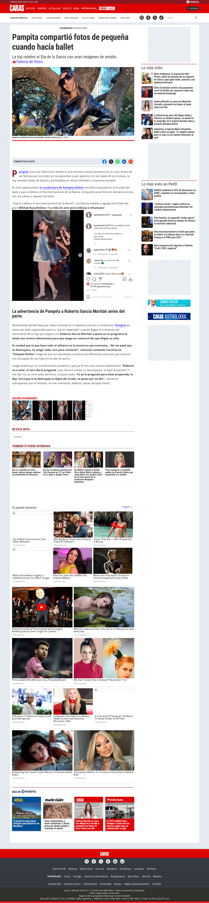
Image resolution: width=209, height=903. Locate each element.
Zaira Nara (125, 18)
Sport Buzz (133, 876)
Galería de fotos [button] (29, 61)
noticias (26, 800)
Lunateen (139, 868)
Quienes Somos (72, 883)
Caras (67, 876)
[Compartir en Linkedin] (124, 161)
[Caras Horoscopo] (169, 319)
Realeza (67, 8)
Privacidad (105, 883)
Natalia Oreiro (88, 18)
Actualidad (55, 8)
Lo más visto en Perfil (159, 184)
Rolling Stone (118, 876)
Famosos (41, 8)
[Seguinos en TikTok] (161, 18)
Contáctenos (90, 883)
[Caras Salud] (169, 305)
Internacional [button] (89, 8)
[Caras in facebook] (148, 18)
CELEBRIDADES (66, 28)
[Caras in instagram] (142, 18)
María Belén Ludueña (107, 18)
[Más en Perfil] (28, 792)
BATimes (151, 868)
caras (88, 800)
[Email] (131, 161)
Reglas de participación (136, 883)
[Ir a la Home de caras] (17, 10)
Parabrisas (125, 868)
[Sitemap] (122, 861)
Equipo (118, 883)
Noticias (30, 8)
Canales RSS (54, 883)
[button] (73, 104)
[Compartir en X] (111, 161)
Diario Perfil (59, 868)
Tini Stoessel (37, 18)
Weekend (112, 868)
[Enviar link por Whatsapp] (117, 161)
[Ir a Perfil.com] (192, 2)
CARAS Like (107, 8)
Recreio (146, 876)
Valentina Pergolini (18, 18)
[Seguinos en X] (155, 18)
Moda (76, 8)
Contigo (77, 876)
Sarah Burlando (53, 18)
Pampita (120, 325)
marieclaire (57, 800)
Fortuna (100, 868)
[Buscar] (196, 17)
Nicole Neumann (71, 18)
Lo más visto (152, 67)
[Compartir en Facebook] (104, 161)
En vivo (194, 8)
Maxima (157, 876)
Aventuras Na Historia (96, 876)
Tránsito (156, 883)
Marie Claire (86, 868)
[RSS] (115, 861)
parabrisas (119, 800)
